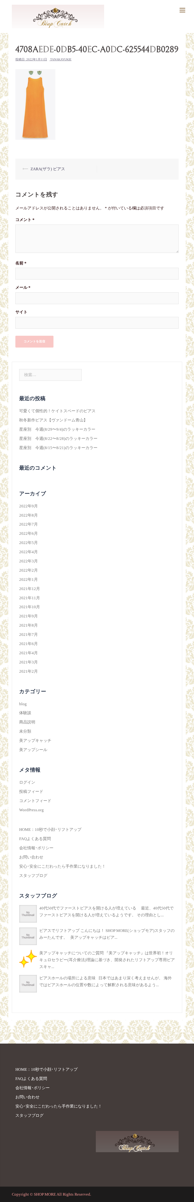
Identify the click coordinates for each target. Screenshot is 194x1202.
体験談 (25, 713)
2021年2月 (28, 671)
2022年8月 (28, 515)
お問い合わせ (31, 857)
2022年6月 (28, 533)
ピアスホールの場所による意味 (67, 978)
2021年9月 (28, 616)
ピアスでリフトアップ (59, 930)
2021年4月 (28, 653)
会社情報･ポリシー (36, 848)
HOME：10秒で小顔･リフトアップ (50, 829)
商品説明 (27, 722)
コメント (25, 219)
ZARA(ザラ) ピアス (48, 169)
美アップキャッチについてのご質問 (71, 953)
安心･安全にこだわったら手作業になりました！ (62, 866)
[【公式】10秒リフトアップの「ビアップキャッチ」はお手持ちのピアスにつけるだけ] (58, 16)
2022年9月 (28, 506)
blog (23, 704)
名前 (20, 263)
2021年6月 (28, 643)
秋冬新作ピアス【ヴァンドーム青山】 (53, 420)
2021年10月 (29, 607)
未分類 (25, 731)
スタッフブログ (33, 875)
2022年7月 (28, 524)
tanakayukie (60, 59)
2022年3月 (28, 561)
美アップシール (33, 750)
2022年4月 (28, 552)
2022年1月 (28, 579)
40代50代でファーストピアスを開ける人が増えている (87, 908)
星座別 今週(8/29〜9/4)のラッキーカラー (57, 429)
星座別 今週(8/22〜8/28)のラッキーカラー (58, 438)
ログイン (27, 782)
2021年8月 (28, 625)
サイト (21, 312)
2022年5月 (28, 542)
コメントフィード (35, 801)
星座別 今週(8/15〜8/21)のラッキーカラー (58, 448)
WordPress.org (31, 810)
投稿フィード (31, 791)
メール (23, 287)
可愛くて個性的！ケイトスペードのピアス (57, 411)
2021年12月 (29, 588)
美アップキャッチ (35, 740)
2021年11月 (29, 598)
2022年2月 (28, 570)
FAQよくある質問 (35, 839)
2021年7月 (28, 634)
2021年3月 (28, 662)
